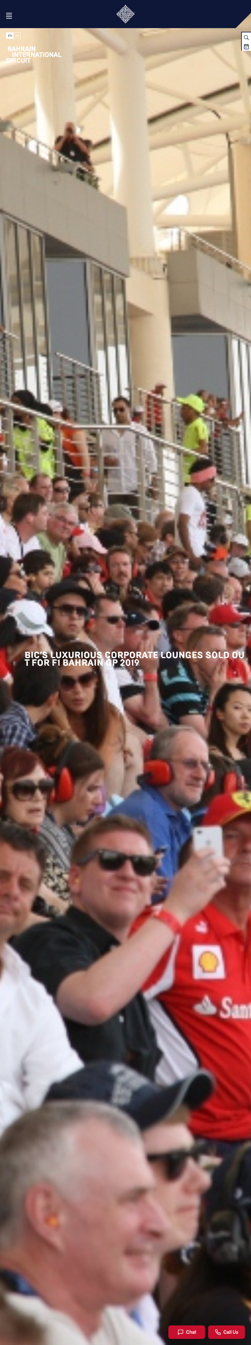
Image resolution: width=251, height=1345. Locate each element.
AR (17, 35)
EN (10, 35)
